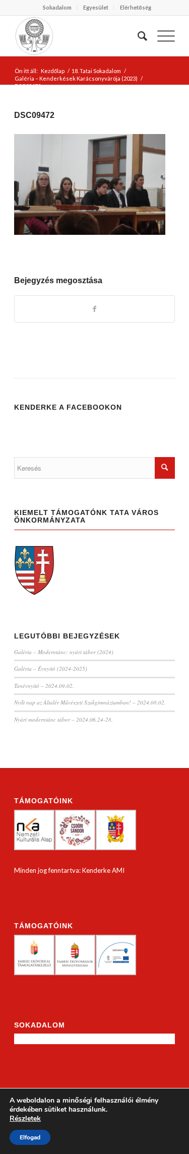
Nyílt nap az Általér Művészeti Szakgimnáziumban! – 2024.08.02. (90, 702)
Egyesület (95, 7)
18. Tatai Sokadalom (96, 71)
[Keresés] (137, 36)
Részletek (25, 1118)
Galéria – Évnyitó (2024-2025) (50, 668)
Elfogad (30, 1137)
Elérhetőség (135, 7)
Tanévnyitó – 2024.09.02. (44, 685)
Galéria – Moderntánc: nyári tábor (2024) (63, 652)
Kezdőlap (53, 71)
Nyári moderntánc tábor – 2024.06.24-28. (63, 719)
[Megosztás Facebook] (94, 309)
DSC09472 (34, 115)
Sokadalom (57, 7)
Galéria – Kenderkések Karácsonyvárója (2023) (76, 78)
